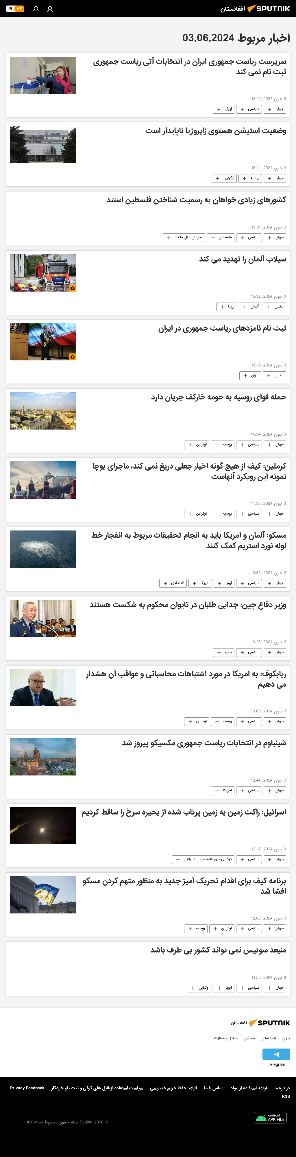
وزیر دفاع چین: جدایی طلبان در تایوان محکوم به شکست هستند (188, 606)
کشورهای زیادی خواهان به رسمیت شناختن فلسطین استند (196, 201)
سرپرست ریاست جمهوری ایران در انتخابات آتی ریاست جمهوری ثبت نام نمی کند (189, 68)
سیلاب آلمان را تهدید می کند (242, 260)
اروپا (231, 306)
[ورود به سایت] (50, 8)
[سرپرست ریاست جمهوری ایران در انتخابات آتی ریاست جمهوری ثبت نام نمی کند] (43, 75)
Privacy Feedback (27, 1088)
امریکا (204, 583)
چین (228, 652)
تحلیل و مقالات (226, 1038)
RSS (286, 1096)
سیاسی (253, 109)
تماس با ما (213, 1088)
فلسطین (225, 237)
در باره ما (282, 1088)
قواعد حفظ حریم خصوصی (173, 1088)
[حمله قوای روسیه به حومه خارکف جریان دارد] (43, 411)
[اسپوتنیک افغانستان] (270, 14)
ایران (228, 109)
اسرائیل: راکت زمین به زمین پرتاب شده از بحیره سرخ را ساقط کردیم (184, 813)
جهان (279, 109)
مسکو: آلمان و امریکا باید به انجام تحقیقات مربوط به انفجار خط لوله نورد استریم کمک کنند (188, 541)
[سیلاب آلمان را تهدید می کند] (43, 273)
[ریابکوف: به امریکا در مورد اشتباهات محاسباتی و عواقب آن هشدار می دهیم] (43, 687)
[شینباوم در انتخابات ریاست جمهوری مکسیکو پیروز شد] (43, 756)
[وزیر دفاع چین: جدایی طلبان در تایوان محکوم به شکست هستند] (43, 618)
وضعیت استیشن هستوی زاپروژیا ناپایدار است (215, 132)
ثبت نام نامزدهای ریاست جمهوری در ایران (222, 329)
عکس (279, 306)
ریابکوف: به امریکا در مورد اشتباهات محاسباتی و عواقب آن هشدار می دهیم (186, 680)
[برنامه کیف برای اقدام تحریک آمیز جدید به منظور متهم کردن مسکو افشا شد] (43, 894)
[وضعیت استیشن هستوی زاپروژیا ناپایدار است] (43, 144)
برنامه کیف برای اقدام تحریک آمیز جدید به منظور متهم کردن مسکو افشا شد (184, 887)
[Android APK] (270, 1119)
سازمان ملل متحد (189, 237)
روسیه (254, 178)
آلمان (254, 306)
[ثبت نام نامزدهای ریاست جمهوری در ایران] (43, 342)
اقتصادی (177, 583)
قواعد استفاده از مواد (248, 1088)
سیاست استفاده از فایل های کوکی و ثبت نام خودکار (97, 1088)
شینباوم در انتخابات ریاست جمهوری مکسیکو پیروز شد (204, 744)
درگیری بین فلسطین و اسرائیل (208, 859)
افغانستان (268, 1038)
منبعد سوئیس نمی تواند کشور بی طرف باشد (218, 951)
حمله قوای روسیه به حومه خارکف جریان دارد (218, 398)
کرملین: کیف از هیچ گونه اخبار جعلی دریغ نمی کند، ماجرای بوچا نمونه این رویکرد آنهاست (189, 472)
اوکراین (228, 178)
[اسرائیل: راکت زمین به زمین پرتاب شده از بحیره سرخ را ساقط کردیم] (43, 826)
